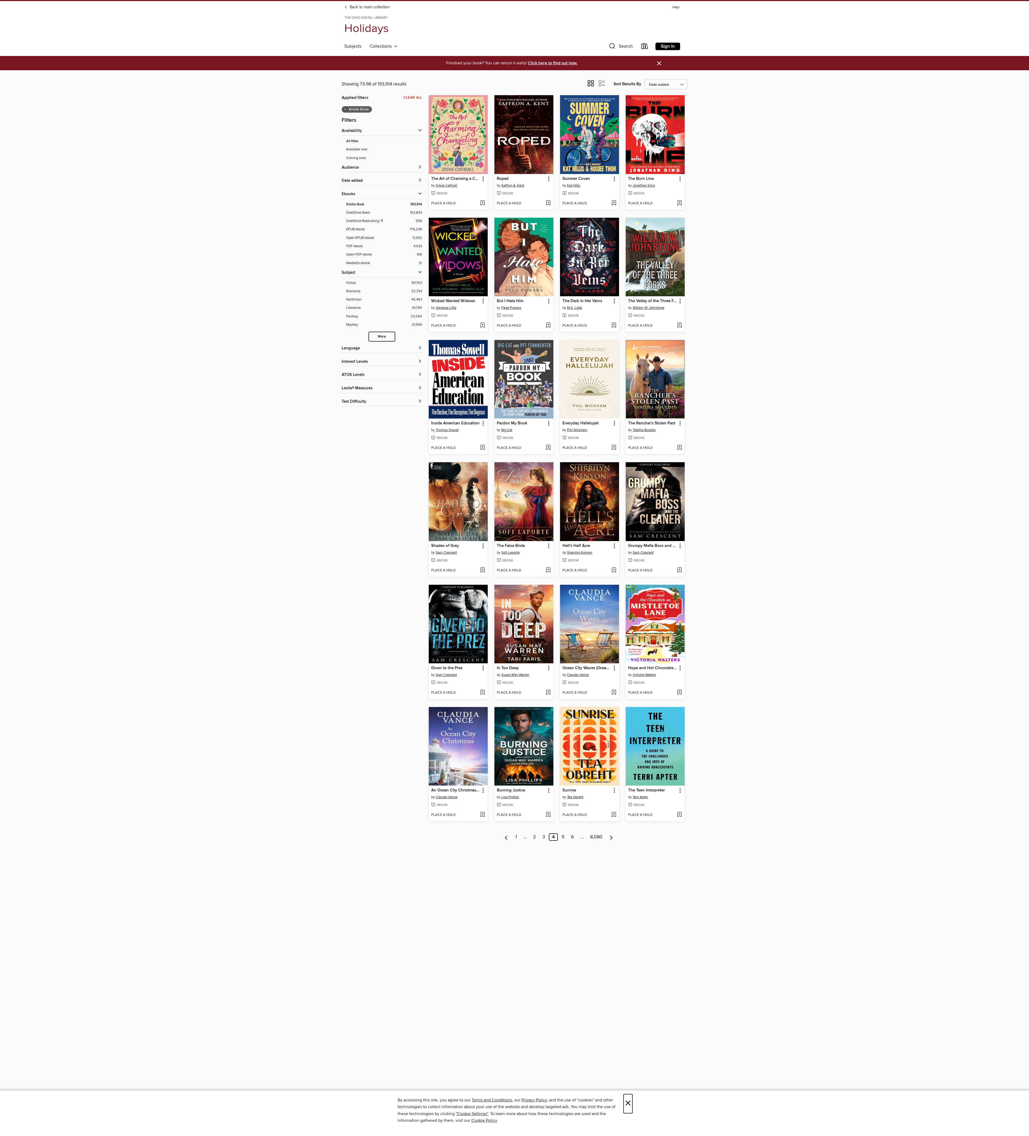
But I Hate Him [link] (510, 301)
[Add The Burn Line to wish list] (679, 203)
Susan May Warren (515, 675)
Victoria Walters (644, 675)
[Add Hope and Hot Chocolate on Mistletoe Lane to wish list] (679, 692)
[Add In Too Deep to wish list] (548, 692)
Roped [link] (503, 178)
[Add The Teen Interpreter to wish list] (679, 815)
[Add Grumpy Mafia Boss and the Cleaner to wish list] (679, 570)
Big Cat (506, 430)
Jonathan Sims (644, 185)
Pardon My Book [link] (512, 423)
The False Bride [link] (511, 545)
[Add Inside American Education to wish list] (482, 448)
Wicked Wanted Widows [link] (453, 301)
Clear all (412, 97)
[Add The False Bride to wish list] (548, 570)
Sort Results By (627, 84)
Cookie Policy (484, 1120)
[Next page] (611, 837)
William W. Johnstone (648, 308)
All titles (352, 141)
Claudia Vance (578, 675)
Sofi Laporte (510, 552)
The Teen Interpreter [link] (646, 790)
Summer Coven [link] (576, 178)
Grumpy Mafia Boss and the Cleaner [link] (652, 545)
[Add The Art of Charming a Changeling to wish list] (482, 203)
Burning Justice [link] (511, 790)
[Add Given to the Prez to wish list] (482, 692)
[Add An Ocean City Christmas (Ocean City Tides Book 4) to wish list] (482, 815)
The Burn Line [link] (641, 178)
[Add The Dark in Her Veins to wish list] (613, 325)
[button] (620, 47)
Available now (356, 149)
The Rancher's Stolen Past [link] (651, 423)
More (382, 336)
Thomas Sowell (447, 430)
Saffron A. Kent (512, 185)
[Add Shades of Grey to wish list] (482, 570)
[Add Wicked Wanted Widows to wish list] (482, 325)
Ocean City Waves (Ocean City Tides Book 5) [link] (587, 668)
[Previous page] (506, 837)
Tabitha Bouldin (644, 430)
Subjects (352, 46)
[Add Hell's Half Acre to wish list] (613, 570)
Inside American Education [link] (455, 423)
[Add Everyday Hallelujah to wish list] (613, 448)
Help (675, 7)
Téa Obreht (575, 797)
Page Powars (511, 308)
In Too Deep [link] (508, 668)
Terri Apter (640, 797)
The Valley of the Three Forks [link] (652, 301)
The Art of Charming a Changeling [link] (455, 178)
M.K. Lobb (574, 308)
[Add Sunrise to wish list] (613, 815)
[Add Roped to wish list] (548, 203)
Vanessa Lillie (446, 308)
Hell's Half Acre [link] (576, 545)
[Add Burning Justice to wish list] (548, 815)
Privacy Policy (534, 1100)
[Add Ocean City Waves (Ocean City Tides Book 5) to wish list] (613, 692)
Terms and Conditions (492, 1100)
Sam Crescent (446, 552)
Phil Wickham (577, 430)
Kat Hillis (573, 185)
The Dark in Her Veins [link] (582, 301)
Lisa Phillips (510, 797)
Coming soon (356, 158)
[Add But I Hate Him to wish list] (548, 325)
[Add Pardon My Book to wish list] (548, 448)
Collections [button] (382, 46)
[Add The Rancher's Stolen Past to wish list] (679, 448)
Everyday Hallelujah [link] (580, 423)
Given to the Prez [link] (447, 668)
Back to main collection (369, 7)
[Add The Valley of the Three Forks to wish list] (679, 325)
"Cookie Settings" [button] (472, 1113)
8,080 (596, 837)
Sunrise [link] (569, 790)
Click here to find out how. (552, 63)
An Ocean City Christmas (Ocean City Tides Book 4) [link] (455, 790)
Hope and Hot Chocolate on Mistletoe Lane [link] (652, 668)
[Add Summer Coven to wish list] (613, 203)
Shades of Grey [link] (445, 545)
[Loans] (645, 47)
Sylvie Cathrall (446, 185)
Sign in (668, 46)
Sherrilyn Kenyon (579, 552)
